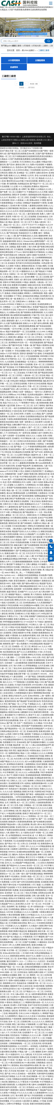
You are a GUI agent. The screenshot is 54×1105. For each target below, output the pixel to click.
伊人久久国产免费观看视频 (11, 323)
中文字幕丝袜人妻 (27, 438)
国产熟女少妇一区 (12, 843)
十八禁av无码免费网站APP (40, 745)
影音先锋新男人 (20, 580)
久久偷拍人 (22, 427)
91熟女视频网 (30, 999)
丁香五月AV (17, 668)
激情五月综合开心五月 (17, 695)
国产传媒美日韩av (24, 306)
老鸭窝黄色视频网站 (8, 1046)
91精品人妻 (32, 287)
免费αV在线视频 (37, 164)
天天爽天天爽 (15, 1032)
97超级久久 (19, 304)
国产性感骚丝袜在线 (8, 520)
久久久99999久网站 (20, 170)
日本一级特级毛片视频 (28, 578)
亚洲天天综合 (33, 788)
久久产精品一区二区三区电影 (40, 558)
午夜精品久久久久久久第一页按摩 (34, 1035)
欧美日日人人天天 (24, 298)
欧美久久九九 (14, 175)
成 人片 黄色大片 (39, 835)
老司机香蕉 (46, 1043)
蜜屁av (47, 599)
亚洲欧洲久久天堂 (22, 613)
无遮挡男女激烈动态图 (23, 610)
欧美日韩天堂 (27, 649)
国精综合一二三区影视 (9, 161)
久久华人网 (20, 1076)
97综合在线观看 (30, 181)
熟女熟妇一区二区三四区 (19, 197)
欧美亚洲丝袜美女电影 (9, 421)
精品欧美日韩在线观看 (12, 769)
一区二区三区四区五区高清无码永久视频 (25, 441)
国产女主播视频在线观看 (21, 977)
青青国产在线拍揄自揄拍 (17, 487)
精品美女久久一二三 (13, 736)
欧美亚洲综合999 (30, 887)
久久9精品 (38, 723)
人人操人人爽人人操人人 (22, 348)
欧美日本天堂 (27, 791)
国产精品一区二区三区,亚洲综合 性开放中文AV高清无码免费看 (26, 261)
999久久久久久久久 (38, 950)
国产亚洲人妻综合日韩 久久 (18, 164)
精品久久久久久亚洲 (27, 1016)
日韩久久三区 (15, 780)
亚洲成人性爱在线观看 (9, 534)
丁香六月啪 (41, 359)
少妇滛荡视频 (34, 170)
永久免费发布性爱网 (27, 635)
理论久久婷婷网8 (7, 334)
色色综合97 (13, 788)
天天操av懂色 (41, 265)
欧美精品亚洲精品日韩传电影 (15, 558)
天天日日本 (37, 1054)
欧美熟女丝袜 (47, 345)
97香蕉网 (38, 630)
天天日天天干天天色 (34, 553)
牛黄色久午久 (12, 616)
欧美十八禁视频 (42, 964)
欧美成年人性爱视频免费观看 (20, 821)
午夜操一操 (27, 345)
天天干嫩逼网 (38, 936)
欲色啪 (11, 613)
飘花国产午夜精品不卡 (16, 564)
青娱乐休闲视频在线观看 (40, 1103)
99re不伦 (6, 977)
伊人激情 (17, 268)
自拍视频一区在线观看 (23, 589)
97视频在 (49, 1076)
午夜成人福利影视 (44, 621)
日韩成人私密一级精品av (22, 391)
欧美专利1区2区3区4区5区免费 (31, 369)
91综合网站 (41, 1016)
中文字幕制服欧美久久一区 (17, 227)
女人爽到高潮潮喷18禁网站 (11, 536)
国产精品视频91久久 (25, 547)
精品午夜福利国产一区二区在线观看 (20, 331)
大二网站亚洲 (40, 709)
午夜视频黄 (16, 1018)
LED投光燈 (36, 45)
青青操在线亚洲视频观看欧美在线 (14, 624)
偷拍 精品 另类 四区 (8, 750)
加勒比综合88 (41, 172)
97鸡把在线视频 (6, 654)
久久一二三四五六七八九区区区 (32, 961)
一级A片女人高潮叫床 (42, 391)
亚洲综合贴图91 (14, 449)
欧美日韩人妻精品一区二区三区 (21, 337)
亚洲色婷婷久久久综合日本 (38, 717)
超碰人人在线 (5, 1079)
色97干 (9, 775)
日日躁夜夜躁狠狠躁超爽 (22, 561)
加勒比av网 (38, 698)
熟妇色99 (23, 208)
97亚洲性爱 (48, 536)
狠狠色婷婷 (43, 235)
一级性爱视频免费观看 (26, 326)
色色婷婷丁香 (12, 906)
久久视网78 (19, 484)
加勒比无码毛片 (35, 641)
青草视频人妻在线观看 (17, 799)
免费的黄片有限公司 (41, 1010)
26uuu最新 (35, 161)
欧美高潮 (14, 287)
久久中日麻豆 (30, 304)
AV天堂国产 (8, 268)
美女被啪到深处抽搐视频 (20, 315)
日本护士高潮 (12, 1029)
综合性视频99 (28, 668)
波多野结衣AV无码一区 (17, 342)
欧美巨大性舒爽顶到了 (34, 471)
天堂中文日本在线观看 (37, 383)
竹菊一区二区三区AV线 (37, 386)
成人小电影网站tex (26, 397)
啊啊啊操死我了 (32, 1090)
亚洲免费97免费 (45, 575)
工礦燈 (45, 45)
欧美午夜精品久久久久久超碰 (20, 460)
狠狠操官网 (32, 931)
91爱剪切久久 (22, 714)
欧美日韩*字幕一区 (21, 673)
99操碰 (49, 1038)
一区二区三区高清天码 (32, 1043)
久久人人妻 (4, 657)
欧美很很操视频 (45, 389)
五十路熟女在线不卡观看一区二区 (34, 832)
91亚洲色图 (42, 706)
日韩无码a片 (26, 567)
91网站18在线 (14, 627)
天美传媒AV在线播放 (44, 1073)
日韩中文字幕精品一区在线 (18, 1103)
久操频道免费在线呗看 (34, 1068)
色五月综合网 (29, 739)
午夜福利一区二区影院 (42, 348)
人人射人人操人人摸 (25, 556)
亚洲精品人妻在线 (10, 1010)
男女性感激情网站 (31, 679)
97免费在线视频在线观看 (15, 829)
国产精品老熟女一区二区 (15, 728)
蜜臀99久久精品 (41, 449)
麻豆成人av (36, 646)
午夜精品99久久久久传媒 (37, 191)
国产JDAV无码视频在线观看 (28, 881)
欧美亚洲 (49, 1021)
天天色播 (8, 745)
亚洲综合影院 (32, 731)
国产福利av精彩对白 (30, 583)
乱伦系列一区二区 (7, 301)
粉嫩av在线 (24, 1057)
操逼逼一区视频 (20, 654)
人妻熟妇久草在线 (27, 920)
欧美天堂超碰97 (34, 580)
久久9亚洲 (45, 550)
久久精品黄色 (5, 170)
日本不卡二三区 (38, 1038)
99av (2, 547)
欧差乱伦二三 (18, 1002)
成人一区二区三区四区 (26, 802)
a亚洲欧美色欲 (21, 662)
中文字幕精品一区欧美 (32, 400)
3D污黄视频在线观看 (18, 517)
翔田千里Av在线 (9, 884)
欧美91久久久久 (43, 955)
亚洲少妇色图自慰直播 (19, 542)
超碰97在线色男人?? (40, 254)
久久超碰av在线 (13, 312)
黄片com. (32, 923)
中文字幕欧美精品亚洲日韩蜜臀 (25, 1040)
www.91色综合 (9, 857)
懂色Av (15, 854)
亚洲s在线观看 (34, 419)
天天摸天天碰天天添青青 (43, 298)
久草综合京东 (39, 780)
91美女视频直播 (13, 914)
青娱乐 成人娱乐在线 (22, 279)
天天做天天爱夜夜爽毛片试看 (41, 542)
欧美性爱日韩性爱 (41, 712)
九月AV (13, 881)
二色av (7, 400)
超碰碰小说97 (36, 432)
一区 (29, 539)
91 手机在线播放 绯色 (21, 350)
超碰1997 (4, 788)
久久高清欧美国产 (44, 602)
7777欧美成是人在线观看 (23, 682)
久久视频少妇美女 (13, 265)
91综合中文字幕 (16, 766)
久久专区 (3, 704)
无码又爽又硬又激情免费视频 (28, 260)
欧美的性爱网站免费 (36, 662)
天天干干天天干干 (29, 224)
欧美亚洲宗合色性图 (8, 1087)
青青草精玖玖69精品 (15, 999)
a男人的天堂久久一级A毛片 (27, 389)
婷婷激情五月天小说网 (21, 482)
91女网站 (17, 202)
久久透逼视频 (43, 860)
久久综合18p (41, 969)
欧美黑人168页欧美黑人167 (14, 808)
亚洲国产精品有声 (23, 465)
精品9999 (44, 186)
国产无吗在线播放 (17, 794)
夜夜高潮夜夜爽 (30, 860)
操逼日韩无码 (22, 750)
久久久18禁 (46, 646)
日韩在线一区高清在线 (14, 860)
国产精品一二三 (20, 446)
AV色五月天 (18, 679)
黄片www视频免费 (42, 463)
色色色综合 (14, 1035)
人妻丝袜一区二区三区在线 (34, 375)
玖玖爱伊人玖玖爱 (42, 421)
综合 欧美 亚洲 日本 (15, 317)
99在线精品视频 (35, 643)
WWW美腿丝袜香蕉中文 (13, 621)
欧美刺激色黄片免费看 (9, 890)
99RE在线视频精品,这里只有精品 (29, 797)
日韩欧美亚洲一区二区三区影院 (13, 868)
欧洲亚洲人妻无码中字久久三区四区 (19, 879)
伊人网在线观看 (23, 1027)
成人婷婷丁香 (23, 189)
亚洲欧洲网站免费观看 (25, 851)
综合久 (19, 241)
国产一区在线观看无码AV (41, 988)
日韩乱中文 (46, 786)
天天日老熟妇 (24, 161)
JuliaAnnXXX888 (7, 304)
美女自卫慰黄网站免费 (16, 493)
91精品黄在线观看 (14, 813)
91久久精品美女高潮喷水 (29, 186)
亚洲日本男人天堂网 (22, 413)
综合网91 (12, 416)
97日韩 (28, 457)
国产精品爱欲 (28, 512)
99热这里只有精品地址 (28, 838)
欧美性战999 (19, 947)
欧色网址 (15, 1065)
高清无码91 (12, 1098)
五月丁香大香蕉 (16, 1095)
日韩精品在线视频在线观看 (23, 1079)
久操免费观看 (13, 920)
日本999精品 (37, 238)
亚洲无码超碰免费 (26, 890)
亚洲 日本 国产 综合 (44, 498)
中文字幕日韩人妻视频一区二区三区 (31, 1049)
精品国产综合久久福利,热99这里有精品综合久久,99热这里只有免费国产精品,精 (26, 628)
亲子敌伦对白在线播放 (33, 597)
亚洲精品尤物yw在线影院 (34, 249)
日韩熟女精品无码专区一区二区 (13, 731)
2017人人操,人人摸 (8, 235)
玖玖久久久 (30, 435)
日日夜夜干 (34, 673)
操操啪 (15, 369)
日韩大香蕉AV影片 (23, 1038)
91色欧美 (40, 857)
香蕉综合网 (31, 706)
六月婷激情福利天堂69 (23, 693)
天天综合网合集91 (19, 526)
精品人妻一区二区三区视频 (18, 490)
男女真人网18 (36, 824)
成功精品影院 (47, 654)
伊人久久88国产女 (30, 819)
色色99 (22, 854)
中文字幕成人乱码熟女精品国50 (30, 394)
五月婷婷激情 (31, 493)
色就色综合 (28, 723)
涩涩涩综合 (32, 958)
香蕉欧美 (3, 931)
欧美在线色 (45, 687)
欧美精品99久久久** (33, 504)
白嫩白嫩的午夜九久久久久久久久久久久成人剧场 (32, 424)
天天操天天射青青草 (22, 684)
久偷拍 (39, 435)
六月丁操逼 (35, 884)
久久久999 (40, 331)
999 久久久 (42, 586)
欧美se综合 (34, 200)
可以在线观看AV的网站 (22, 840)
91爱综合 (8, 1002)
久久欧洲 (20, 416)
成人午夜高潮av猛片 (39, 1027)
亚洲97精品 (22, 958)
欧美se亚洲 (48, 482)
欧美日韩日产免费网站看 (15, 498)
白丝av (3, 723)
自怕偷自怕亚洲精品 (31, 296)
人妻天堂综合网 (32, 213)
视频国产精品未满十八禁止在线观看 (14, 824)
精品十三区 (25, 753)
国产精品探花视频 (45, 372)
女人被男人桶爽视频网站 (38, 208)
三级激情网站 (29, 764)
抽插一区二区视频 (43, 851)
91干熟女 (17, 296)
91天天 (38, 810)
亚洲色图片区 (45, 296)
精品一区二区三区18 (41, 977)
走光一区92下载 (33, 1029)
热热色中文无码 (9, 309)
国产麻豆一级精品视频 (35, 794)
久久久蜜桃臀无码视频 (34, 430)
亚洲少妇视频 (5, 1024)
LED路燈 (26, 45)
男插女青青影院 (36, 490)
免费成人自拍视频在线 (28, 509)
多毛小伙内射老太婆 (43, 175)
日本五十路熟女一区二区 (13, 274)
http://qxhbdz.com (7, 575)
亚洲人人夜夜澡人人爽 (19, 200)
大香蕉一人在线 (18, 378)
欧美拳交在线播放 (19, 285)
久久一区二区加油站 (16, 372)
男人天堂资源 (10, 969)
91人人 (43, 649)
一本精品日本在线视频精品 (27, 575)
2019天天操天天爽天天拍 (10, 649)
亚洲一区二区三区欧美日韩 (19, 1021)
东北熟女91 (15, 996)
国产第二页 (11, 723)
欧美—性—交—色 (45, 320)
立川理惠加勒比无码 (26, 917)
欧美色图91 (41, 690)
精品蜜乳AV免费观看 (38, 934)
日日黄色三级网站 (45, 509)
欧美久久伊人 (5, 561)
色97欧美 (14, 364)
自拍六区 (43, 309)
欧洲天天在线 (42, 608)
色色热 (36, 561)
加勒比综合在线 (34, 285)
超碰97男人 (15, 832)
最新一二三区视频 (17, 657)
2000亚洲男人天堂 (39, 684)
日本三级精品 (10, 246)
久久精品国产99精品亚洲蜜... (24, 862)
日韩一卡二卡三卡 (37, 619)
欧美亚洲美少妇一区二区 (15, 553)
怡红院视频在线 (9, 651)
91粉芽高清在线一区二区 (17, 638)
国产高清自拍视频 (43, 326)
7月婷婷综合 (40, 547)
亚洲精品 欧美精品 (34, 868)
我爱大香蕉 (21, 246)
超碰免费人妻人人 (14, 320)
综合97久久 (30, 955)
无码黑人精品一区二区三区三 (32, 876)
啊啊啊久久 (21, 756)
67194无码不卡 (30, 621)
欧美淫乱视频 (44, 731)
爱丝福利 (23, 788)
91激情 (43, 200)
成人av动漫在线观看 (33, 761)
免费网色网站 (13, 753)
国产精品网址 (47, 167)
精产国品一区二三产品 (17, 704)
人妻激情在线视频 (35, 205)
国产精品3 (37, 345)
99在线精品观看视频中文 (13, 739)
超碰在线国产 (38, 408)
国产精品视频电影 (45, 887)
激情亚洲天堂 (43, 474)
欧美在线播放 (38, 610)
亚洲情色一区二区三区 (21, 646)
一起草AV (22, 287)
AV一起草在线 (24, 432)
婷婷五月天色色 (34, 654)
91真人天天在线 (44, 651)
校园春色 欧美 (28, 268)
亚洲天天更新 (36, 569)
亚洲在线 (3, 934)
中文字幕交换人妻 (35, 939)
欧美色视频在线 (17, 457)
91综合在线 (16, 411)
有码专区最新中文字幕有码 (33, 252)
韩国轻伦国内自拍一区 (34, 1002)
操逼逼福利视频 (9, 241)
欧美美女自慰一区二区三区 (11, 991)
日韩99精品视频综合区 (28, 586)
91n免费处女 (27, 769)
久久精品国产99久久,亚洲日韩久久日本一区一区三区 (27, 902)
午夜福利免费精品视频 (37, 446)
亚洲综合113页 (38, 947)
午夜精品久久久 (34, 704)
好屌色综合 (13, 432)
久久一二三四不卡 (44, 747)
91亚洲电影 (25, 988)
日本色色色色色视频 (30, 736)
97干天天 (44, 638)
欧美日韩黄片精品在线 (17, 931)
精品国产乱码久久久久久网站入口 (26, 531)
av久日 (38, 1087)
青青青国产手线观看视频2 (31, 725)
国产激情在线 (47, 378)
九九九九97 (33, 591)
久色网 (15, 586)
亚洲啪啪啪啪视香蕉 (11, 290)
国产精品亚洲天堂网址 (14, 597)
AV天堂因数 (5, 328)
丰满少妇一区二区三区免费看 (24, 216)
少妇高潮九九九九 (12, 925)
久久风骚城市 (12, 838)
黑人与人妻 (4, 380)
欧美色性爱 (40, 1059)
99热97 (29, 898)
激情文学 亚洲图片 (19, 194)
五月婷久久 (39, 879)
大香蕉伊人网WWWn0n (19, 849)
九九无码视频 (41, 438)
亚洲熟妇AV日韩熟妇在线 (43, 528)
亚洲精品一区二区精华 (26, 172)
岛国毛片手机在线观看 (9, 605)
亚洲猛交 (33, 1057)
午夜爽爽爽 (7, 840)
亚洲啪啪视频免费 (32, 775)
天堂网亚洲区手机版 (35, 756)
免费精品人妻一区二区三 (15, 356)
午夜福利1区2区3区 (13, 238)
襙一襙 (13, 298)
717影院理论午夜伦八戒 (28, 402)
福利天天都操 (5, 348)
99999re (11, 851)
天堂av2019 (22, 309)
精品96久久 (37, 996)
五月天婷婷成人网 (10, 810)
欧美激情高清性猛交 (11, 468)
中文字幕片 (48, 865)
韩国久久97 (35, 613)
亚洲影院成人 (33, 309)
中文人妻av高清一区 (19, 994)
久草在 (28, 947)
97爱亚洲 (24, 1081)
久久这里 (14, 186)
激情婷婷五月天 (9, 983)
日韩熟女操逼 (27, 777)
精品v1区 (16, 219)
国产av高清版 (28, 449)
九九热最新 (46, 884)
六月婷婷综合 (30, 484)
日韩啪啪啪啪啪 (15, 1043)
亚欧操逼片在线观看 (8, 427)
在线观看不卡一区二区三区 (33, 1032)
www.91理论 (10, 572)
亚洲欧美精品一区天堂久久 (26, 361)
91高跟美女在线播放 (8, 975)
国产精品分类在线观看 (40, 367)
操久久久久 (7, 682)
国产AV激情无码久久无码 (27, 235)
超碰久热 (12, 172)
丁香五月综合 (35, 501)
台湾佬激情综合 (14, 835)
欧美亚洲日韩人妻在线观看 (34, 244)
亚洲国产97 (22, 591)
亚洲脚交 (15, 438)
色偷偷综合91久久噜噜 (28, 233)
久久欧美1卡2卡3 (37, 328)
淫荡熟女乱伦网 (44, 892)
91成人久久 (30, 498)
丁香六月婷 (31, 246)
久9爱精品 (20, 857)
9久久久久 (23, 772)
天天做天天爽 (27, 953)
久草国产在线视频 (42, 268)
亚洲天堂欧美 (41, 764)
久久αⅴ (23, 816)
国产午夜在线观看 (42, 1079)
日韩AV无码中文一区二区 (40, 901)
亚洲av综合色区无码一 (12, 953)
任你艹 (19, 723)
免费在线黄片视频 (35, 972)
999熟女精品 (16, 400)
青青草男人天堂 (25, 1010)
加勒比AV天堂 (42, 468)
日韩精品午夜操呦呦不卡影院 (34, 202)
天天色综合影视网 (17, 747)
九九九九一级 (45, 290)
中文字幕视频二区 (10, 772)
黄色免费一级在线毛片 (40, 849)
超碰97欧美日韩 (30, 474)
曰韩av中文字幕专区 (8, 359)
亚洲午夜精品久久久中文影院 (34, 411)
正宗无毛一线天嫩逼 (43, 337)
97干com (17, 252)
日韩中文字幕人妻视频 (21, 734)
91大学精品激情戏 (43, 846)
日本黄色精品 (13, 909)
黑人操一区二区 (45, 1065)
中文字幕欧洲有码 (22, 367)
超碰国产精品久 (14, 594)
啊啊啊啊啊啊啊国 (34, 380)
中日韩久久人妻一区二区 (39, 624)
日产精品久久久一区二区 (33, 991)
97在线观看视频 (23, 884)
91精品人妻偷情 (28, 282)
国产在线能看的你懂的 (36, 742)
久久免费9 (40, 534)
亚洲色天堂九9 (22, 827)
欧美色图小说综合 (17, 1090)
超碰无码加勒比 (47, 531)
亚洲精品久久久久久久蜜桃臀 (26, 912)
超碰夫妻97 (18, 545)
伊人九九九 (30, 846)
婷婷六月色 (42, 854)
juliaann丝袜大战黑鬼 (8, 189)
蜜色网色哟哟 (10, 701)
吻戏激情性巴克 (6, 545)
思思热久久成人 (45, 181)
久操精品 (3, 443)
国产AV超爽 (48, 441)
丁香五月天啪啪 (30, 892)
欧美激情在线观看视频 (28, 230)
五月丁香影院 (10, 802)
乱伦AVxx (45, 170)
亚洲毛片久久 (46, 419)
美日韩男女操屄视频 (17, 706)
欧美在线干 (7, 679)
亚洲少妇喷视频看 (27, 443)
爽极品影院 (31, 479)
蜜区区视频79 (12, 961)
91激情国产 (4, 928)
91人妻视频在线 (11, 506)
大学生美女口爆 (6, 501)
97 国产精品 (31, 676)
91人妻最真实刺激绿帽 (25, 463)
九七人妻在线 (26, 1054)
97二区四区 (48, 972)
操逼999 (34, 454)
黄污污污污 (30, 857)
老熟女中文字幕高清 (16, 898)
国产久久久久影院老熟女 (27, 651)
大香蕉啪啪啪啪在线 (11, 816)
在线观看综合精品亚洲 (34, 416)
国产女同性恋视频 (28, 219)
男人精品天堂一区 (26, 810)
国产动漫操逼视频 (14, 819)
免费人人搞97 (45, 213)
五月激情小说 (47, 487)
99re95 (43, 673)
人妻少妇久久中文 (42, 909)
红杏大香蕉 (42, 287)
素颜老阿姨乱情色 (29, 1018)
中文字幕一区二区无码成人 (18, 950)
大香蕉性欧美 (31, 829)
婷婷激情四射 (40, 890)
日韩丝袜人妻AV (24, 254)
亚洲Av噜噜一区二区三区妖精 (37, 276)
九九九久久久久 (37, 1021)
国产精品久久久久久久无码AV (12, 1068)
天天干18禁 (4, 512)
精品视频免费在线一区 (25, 257)
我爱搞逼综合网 (34, 194)
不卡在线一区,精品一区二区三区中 (21, 1059)
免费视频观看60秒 (38, 783)
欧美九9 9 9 (28, 323)
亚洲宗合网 (8, 599)
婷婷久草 (27, 317)
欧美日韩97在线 (45, 925)
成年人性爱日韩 (26, 698)
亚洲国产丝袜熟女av (43, 928)
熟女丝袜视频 (38, 840)
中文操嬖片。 (43, 564)
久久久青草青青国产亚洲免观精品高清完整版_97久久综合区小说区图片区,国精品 (26, 1099)
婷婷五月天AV (20, 599)
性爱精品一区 (24, 906)
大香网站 (40, 443)
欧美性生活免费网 (21, 501)
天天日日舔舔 (10, 386)
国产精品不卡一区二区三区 (41, 183)
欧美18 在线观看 (26, 364)
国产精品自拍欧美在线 (29, 290)
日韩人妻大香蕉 (38, 895)
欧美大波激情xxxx (21, 619)
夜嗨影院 (18, 339)
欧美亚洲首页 (5, 438)
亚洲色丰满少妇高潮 (18, 205)
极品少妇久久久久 (10, 402)
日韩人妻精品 (31, 564)
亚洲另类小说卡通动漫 (33, 536)
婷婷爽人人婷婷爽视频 (33, 293)
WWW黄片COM (46, 356)
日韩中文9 (7, 504)
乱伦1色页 (7, 482)
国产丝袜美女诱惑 (40, 1070)
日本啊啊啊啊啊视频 (43, 257)
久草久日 (24, 843)
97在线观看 (8, 569)
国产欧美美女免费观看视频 (32, 312)
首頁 (18, 50)
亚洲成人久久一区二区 (16, 213)
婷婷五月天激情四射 (36, 526)
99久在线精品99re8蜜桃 (29, 605)
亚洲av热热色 (33, 695)
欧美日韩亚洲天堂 (33, 378)
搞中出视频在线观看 (22, 895)
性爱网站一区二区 (35, 816)
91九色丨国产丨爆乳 (36, 520)
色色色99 (19, 167)
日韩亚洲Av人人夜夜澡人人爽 (28, 301)
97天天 (18, 887)
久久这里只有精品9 (22, 454)
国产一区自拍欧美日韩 (17, 479)
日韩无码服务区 (38, 457)
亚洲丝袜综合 (42, 216)
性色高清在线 (47, 701)
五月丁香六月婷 (14, 665)
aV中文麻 (19, 334)
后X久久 (8, 862)
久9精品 (49, 331)
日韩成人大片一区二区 (9, 578)
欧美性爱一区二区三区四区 (11, 375)
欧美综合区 (46, 580)
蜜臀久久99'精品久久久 (30, 914)
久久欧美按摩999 (40, 1092)
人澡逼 (19, 964)
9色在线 (7, 452)
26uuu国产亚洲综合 (35, 599)
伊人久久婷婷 (14, 944)
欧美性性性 (4, 539)
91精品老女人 (35, 1013)
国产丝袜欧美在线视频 (42, 821)
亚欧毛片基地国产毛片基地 (31, 353)
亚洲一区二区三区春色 (28, 720)
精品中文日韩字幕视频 (9, 208)
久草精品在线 (15, 512)
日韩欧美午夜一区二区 (36, 983)
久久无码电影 (43, 1018)
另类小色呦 (47, 435)
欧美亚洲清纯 (5, 531)
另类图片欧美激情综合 (40, 632)
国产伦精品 (31, 799)
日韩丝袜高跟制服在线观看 (36, 966)
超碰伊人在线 (38, 589)
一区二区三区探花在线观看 (16, 383)
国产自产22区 (37, 452)
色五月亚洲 (45, 1029)
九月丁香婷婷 (27, 780)
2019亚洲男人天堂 (7, 260)
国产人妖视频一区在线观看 (14, 435)
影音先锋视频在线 (26, 211)
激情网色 (25, 569)
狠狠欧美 (12, 964)
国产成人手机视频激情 (33, 1095)
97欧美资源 (27, 936)
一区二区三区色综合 (26, 1087)
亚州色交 (17, 569)
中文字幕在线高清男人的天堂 (31, 476)
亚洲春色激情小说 (10, 397)
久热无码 (38, 211)
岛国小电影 (16, 583)
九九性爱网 (9, 361)
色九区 (41, 958)
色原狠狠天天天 (9, 742)
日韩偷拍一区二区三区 (31, 786)
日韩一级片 (20, 873)
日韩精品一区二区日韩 (33, 805)
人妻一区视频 (5, 350)
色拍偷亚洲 (21, 983)
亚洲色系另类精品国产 (35, 728)
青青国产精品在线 (40, 306)
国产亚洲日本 (24, 506)
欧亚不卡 (32, 714)
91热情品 (12, 1092)
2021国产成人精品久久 (12, 936)
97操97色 (35, 315)
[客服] (51, 552)
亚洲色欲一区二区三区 (14, 892)
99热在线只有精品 (7, 1076)
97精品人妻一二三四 (26, 1051)
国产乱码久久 (33, 638)
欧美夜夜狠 (43, 402)
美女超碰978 (10, 714)
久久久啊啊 (22, 520)
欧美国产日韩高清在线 (38, 616)
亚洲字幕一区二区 (7, 463)
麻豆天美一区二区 (45, 931)
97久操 (29, 980)
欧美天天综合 (18, 775)
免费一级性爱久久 (26, 421)
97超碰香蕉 (30, 1024)
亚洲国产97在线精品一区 (40, 197)
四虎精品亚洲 (23, 183)
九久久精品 (36, 413)
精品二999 (39, 682)
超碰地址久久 (13, 1081)
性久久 (48, 534)
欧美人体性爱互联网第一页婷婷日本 (26, 688)
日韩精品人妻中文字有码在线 (17, 1007)
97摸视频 (14, 635)
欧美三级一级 (10, 547)
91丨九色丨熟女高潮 (43, 512)
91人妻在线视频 (9, 556)
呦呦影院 (6, 643)
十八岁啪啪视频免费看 (32, 339)
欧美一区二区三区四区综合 (16, 972)
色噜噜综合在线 (15, 244)
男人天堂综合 (36, 594)
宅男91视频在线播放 (16, 980)
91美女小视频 (18, 504)
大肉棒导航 (43, 1046)
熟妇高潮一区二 (46, 545)
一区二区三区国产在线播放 (25, 942)
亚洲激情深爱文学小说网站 (19, 783)
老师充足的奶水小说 (11, 988)
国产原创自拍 (12, 233)
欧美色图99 (45, 843)
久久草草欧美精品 (29, 665)
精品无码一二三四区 (16, 846)
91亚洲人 (49, 728)
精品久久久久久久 (26, 928)
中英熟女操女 (34, 750)
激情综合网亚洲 (27, 265)
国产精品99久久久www (16, 865)
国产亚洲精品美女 (28, 468)
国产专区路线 (8, 367)
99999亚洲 (26, 835)
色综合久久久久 (34, 487)
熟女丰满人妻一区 (46, 720)
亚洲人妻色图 (12, 495)
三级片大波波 (37, 482)
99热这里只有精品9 (18, 380)
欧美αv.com (19, 276)
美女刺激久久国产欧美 (22, 528)
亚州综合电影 (34, 227)
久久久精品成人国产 (18, 539)
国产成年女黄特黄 (41, 323)
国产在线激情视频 (31, 545)
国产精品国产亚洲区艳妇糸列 (29, 701)
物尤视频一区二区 (24, 1070)
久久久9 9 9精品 (38, 567)
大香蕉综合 (42, 493)
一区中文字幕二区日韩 (20, 328)
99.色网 (40, 484)
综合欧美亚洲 (29, 766)
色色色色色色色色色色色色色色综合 (21, 608)
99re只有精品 (28, 709)
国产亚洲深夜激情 (26, 495)
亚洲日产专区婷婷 (45, 517)
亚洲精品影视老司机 (42, 777)
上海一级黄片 (45, 695)
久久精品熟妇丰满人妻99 (26, 1084)
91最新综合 (42, 942)
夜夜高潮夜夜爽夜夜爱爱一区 (17, 901)
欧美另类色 (25, 944)
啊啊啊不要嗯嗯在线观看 (40, 758)
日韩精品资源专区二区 (14, 687)
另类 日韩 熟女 (42, 635)
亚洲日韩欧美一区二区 (35, 1076)
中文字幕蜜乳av (46, 1081)
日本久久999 (24, 1013)
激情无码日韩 (26, 996)
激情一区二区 (23, 975)
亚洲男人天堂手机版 (18, 1005)
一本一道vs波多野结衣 (42, 460)
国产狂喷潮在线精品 (34, 873)
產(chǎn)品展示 (28, 50)
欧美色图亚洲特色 (17, 955)
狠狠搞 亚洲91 (41, 1051)
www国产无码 (40, 917)
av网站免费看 (33, 772)
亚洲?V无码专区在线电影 (38, 1005)
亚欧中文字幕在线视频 (12, 282)
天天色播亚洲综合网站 (17, 923)
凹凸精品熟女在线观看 (21, 452)
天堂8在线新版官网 (32, 687)
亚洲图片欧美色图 (7, 1084)
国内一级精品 (43, 233)
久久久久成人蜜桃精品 (12, 791)
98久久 (34, 320)
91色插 (43, 1101)
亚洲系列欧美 (38, 986)
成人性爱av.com (9, 756)
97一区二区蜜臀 (6, 484)
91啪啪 (18, 709)
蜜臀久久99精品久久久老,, (41, 189)
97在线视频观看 (32, 356)
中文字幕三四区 (9, 1027)
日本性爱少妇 (34, 843)
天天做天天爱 (31, 372)
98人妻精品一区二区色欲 (18, 934)
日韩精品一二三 (9, 306)
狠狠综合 (32, 690)
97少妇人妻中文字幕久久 (34, 334)
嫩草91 (37, 649)
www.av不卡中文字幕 (8, 471)
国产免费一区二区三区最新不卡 (13, 191)
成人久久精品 (13, 443)
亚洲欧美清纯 (36, 465)
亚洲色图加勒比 (29, 602)
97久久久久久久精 (24, 1092)
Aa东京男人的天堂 (21, 758)
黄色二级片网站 (18, 1024)
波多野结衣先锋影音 (15, 764)
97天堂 (15, 476)
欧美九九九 (48, 205)
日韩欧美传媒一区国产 (14, 474)
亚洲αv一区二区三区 (24, 405)
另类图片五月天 (33, 671)
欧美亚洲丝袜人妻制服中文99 (20, 712)
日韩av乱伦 (26, 238)
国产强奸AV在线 (15, 345)
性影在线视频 (13, 1057)
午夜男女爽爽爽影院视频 (17, 419)
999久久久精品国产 (27, 534)
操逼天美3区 (12, 591)
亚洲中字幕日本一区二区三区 (26, 178)
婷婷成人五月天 (27, 175)
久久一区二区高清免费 (27, 359)
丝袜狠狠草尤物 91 (45, 1084)
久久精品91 (33, 925)
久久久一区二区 (6, 758)
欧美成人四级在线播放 (14, 293)
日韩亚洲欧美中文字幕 (21, 632)
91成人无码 (33, 827)
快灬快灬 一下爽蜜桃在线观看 (28, 572)
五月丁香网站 (39, 405)
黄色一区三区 (12, 717)
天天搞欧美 (18, 249)
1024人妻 (20, 966)
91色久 (21, 471)
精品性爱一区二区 (20, 745)
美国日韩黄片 (5, 1040)
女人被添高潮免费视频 (37, 994)
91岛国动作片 (14, 1054)
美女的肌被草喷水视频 (29, 1065)
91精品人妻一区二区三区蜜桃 (20, 660)
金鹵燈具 (14, 67)
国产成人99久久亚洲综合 (15, 1073)
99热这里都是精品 (41, 953)
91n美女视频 (29, 1062)
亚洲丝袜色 (21, 742)
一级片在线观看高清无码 (22, 408)
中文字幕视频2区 (7, 339)
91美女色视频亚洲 (15, 1062)
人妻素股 (26, 594)
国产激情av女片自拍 (32, 167)
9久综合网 (32, 517)
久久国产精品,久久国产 (40, 350)
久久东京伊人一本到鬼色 (28, 1046)
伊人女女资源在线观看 (31, 871)
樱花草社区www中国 (15, 181)
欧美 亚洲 (7, 285)
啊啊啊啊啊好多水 (42, 668)
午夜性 (3, 490)
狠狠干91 (6, 1065)
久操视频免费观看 (43, 802)
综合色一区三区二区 (34, 865)
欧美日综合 (31, 515)
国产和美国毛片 (30, 274)
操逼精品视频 (5, 391)
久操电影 (22, 1029)
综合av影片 (22, 386)
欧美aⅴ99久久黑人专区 (36, 657)
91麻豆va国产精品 (10, 509)
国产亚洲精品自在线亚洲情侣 (28, 550)
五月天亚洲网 (43, 665)
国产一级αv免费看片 (19, 643)
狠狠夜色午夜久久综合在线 (21, 986)
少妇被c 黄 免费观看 (8, 183)
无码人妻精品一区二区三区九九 (13, 515)
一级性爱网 (30, 1073)
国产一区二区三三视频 (37, 427)
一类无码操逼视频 (35, 342)
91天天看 (26, 320)
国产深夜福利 (25, 523)
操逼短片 (24, 925)
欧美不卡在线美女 (12, 876)
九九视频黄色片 (11, 1016)
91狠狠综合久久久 (26, 271)
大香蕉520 (37, 523)
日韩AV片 (22, 717)
